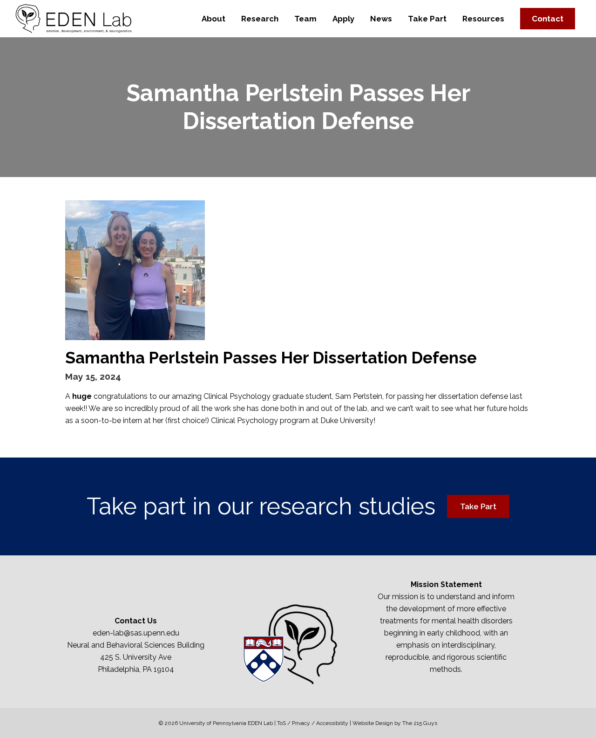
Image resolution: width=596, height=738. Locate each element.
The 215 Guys (419, 723)
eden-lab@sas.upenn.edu (136, 633)
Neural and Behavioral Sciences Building (135, 645)
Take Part (478, 506)
